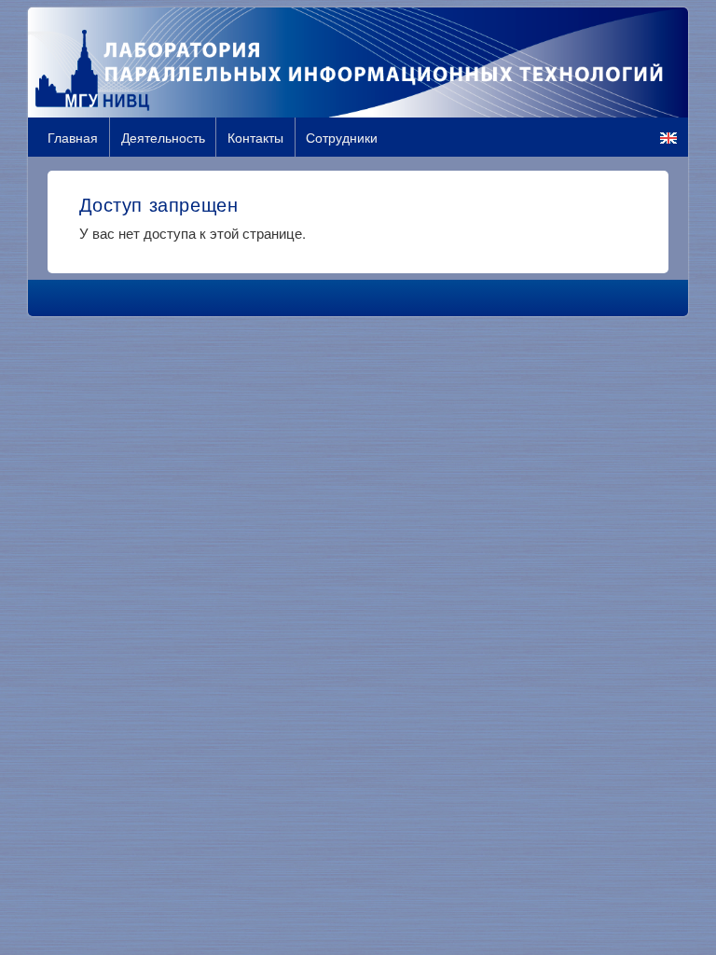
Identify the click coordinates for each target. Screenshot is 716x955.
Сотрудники (342, 137)
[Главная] (358, 62)
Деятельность (163, 137)
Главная (73, 137)
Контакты (255, 137)
